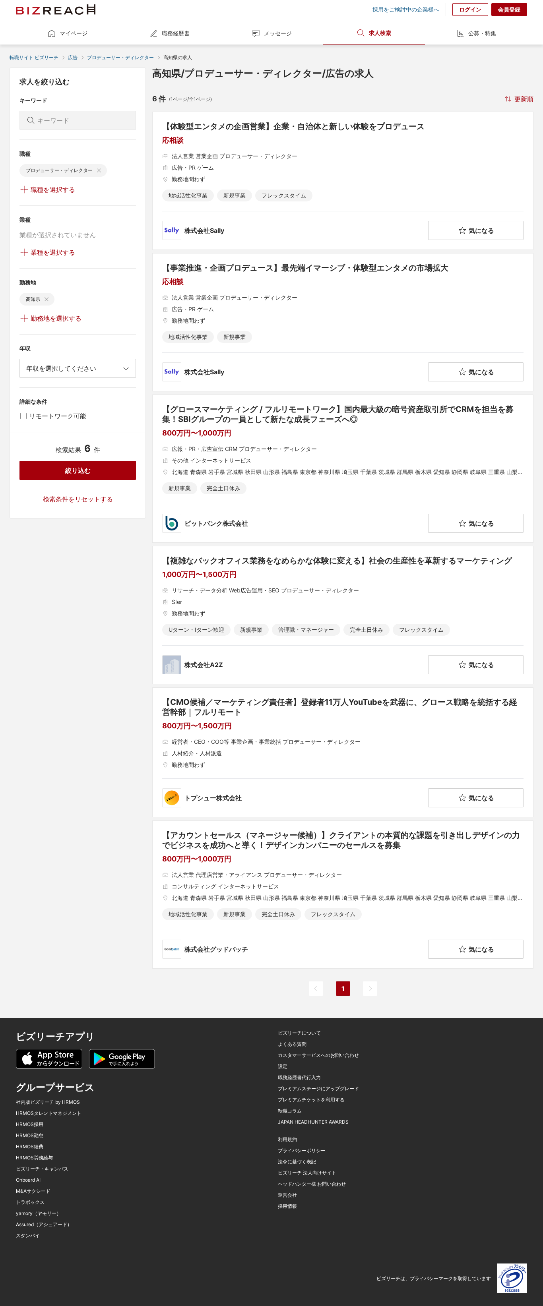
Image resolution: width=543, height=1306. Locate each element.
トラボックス (30, 1202)
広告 (73, 57)
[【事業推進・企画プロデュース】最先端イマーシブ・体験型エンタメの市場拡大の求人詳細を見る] (343, 322)
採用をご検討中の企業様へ (405, 9)
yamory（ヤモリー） (38, 1213)
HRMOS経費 (29, 1146)
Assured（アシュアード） (44, 1224)
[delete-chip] (99, 170)
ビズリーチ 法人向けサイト (307, 1173)
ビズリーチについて (299, 1033)
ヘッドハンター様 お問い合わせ (312, 1184)
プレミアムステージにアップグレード (318, 1088)
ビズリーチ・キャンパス (42, 1169)
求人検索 (380, 32)
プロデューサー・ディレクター (120, 57)
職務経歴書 (176, 33)
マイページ (73, 33)
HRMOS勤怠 (29, 1135)
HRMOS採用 (29, 1124)
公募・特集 (482, 33)
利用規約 (287, 1139)
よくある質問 (292, 1044)
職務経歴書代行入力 (299, 1077)
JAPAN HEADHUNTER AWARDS (313, 1122)
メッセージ (278, 33)
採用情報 (287, 1206)
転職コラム (290, 1111)
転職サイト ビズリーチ (34, 57)
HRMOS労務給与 (34, 1157)
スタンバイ (28, 1235)
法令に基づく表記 (297, 1161)
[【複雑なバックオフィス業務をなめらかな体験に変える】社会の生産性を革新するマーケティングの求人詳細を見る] (343, 615)
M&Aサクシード (33, 1191)
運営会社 (287, 1195)
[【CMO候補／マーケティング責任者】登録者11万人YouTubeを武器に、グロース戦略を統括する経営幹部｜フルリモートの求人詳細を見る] (343, 752)
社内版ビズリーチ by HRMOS (48, 1102)
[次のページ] (370, 988)
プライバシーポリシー (302, 1150)
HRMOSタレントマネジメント (48, 1113)
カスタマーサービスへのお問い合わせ (318, 1055)
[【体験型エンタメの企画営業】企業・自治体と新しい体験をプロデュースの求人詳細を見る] (343, 181)
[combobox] (77, 368)
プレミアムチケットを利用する (311, 1099)
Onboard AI (28, 1180)
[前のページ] (316, 988)
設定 (282, 1066)
